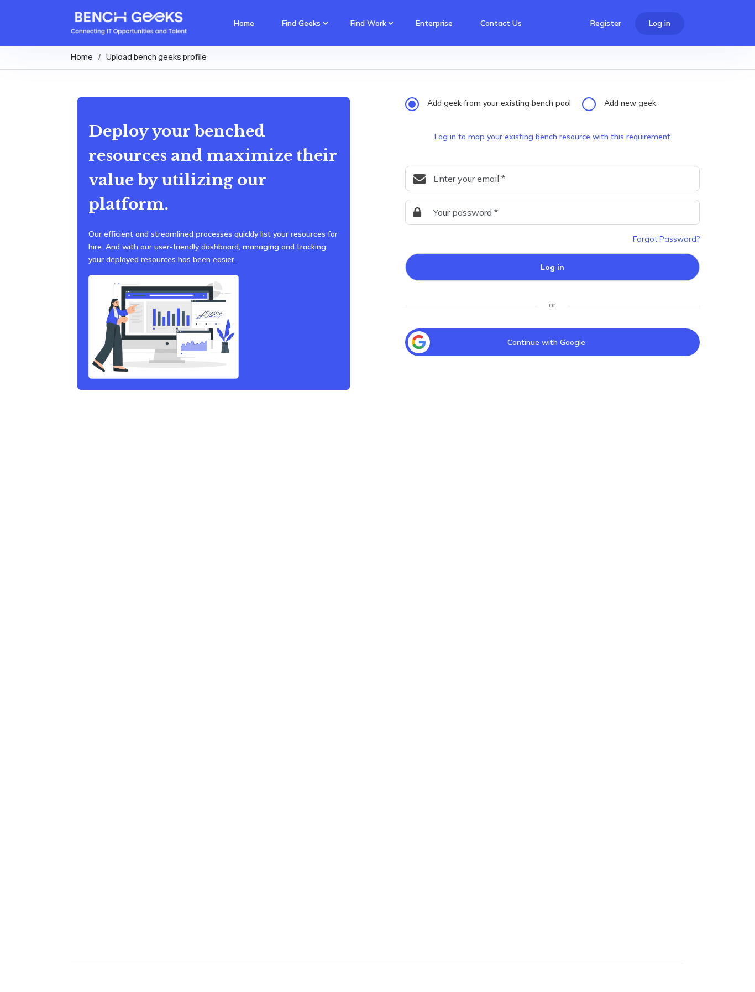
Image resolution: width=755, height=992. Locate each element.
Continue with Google (546, 342)
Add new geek (630, 103)
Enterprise (434, 23)
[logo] (129, 24)
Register (605, 23)
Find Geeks (301, 23)
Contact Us (501, 23)
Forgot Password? (666, 239)
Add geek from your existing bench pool (499, 103)
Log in (659, 23)
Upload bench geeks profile (156, 56)
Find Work (368, 23)
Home (244, 23)
